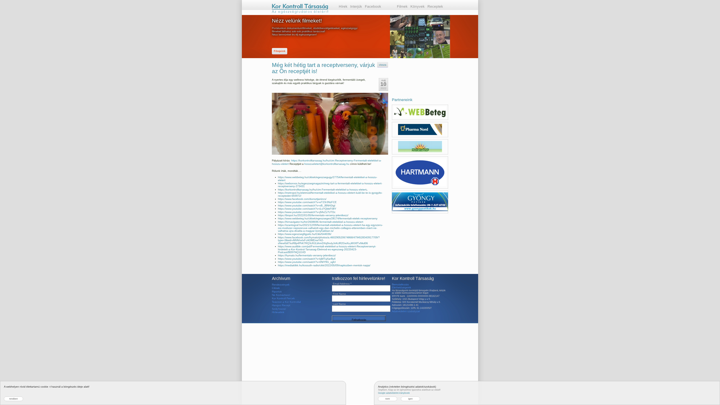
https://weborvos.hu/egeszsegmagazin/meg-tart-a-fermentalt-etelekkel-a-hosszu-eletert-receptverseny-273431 (330, 185)
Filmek (402, 6)
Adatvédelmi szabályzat (406, 311)
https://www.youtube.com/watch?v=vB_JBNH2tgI (306, 205)
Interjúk (356, 6)
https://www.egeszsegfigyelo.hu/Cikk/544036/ (304, 234)
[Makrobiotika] (420, 146)
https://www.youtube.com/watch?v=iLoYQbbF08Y (307, 208)
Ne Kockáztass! (281, 294)
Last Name (339, 303)
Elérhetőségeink (401, 287)
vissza (382, 64)
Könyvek (417, 6)
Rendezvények (281, 284)
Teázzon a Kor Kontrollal (286, 301)
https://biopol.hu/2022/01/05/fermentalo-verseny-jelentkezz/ (313, 215)
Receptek (435, 6)
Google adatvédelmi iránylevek (394, 393)
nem (387, 399)
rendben (13, 399)
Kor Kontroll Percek (283, 298)
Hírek (343, 6)
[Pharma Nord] (420, 129)
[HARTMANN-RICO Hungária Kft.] (420, 172)
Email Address (342, 283)
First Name (339, 293)
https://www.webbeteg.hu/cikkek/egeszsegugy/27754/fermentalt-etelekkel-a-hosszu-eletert (327, 179)
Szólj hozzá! (279, 308)
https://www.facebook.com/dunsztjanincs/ (302, 198)
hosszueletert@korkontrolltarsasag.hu (326, 163)
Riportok (277, 291)
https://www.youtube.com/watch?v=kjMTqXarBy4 (306, 258)
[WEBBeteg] (420, 112)
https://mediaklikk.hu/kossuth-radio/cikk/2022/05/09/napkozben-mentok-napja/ (324, 265)
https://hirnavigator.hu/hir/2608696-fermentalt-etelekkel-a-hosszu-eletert (320, 221)
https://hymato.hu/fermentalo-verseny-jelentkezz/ (307, 255)
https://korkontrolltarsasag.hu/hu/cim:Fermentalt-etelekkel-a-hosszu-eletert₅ (323, 189)
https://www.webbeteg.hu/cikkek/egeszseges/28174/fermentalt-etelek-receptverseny (327, 218)
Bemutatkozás (400, 284)
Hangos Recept (281, 305)
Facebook (373, 6)
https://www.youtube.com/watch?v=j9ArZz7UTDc (306, 212)
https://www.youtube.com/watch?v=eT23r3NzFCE (307, 202)
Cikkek (276, 288)
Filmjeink (279, 51)
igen (410, 399)
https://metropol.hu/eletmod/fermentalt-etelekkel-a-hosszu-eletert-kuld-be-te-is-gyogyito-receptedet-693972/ (330, 194)
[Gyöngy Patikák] (420, 201)
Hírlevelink (278, 312)
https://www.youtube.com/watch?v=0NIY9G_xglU (307, 261)
